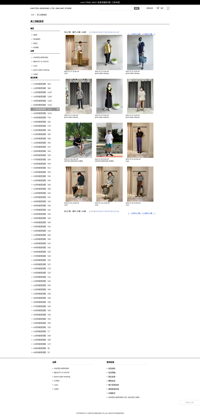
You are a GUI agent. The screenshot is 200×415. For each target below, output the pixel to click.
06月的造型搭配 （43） (42, 214)
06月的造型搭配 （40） (42, 164)
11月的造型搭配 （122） (43, 92)
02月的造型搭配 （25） (42, 327)
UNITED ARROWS (40, 57)
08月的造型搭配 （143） (43, 105)
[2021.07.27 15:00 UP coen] (78, 52)
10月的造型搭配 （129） (43, 97)
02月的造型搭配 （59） (42, 130)
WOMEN (36, 39)
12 (118, 32)
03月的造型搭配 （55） (42, 323)
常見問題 (111, 373)
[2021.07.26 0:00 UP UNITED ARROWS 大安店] (78, 140)
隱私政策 (111, 377)
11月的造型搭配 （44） (42, 193)
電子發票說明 (113, 385)
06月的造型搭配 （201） (43, 113)
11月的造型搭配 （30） (42, 239)
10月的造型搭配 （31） (42, 243)
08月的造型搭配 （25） (42, 155)
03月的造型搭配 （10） (42, 273)
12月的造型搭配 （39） (42, 336)
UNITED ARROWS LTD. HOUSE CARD (124, 397)
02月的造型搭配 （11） (42, 277)
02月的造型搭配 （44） (42, 181)
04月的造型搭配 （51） (42, 319)
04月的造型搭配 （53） (42, 172)
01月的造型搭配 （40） (42, 185)
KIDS (35, 43)
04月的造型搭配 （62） (42, 122)
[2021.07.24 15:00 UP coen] (140, 140)
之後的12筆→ (148, 34)
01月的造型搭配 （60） (42, 84)
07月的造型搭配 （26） (42, 160)
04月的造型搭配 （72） (42, 269)
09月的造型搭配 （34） (42, 202)
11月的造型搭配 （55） (42, 143)
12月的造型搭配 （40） (42, 285)
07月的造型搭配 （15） (42, 256)
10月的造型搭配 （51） (42, 197)
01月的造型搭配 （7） (42, 332)
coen (35, 66)
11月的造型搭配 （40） (42, 290)
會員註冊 (149, 8)
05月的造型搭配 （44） (42, 218)
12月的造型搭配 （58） (42, 139)
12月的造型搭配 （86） (42, 88)
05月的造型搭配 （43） (42, 315)
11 (115, 32)
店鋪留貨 (111, 393)
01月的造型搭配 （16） (42, 281)
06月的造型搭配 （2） (42, 352)
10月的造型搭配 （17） (42, 344)
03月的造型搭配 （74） (42, 126)
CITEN (56, 381)
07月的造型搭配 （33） (42, 306)
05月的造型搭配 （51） (42, 168)
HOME (36, 48)
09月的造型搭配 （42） (42, 248)
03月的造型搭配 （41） (42, 227)
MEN (35, 35)
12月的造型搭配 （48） (42, 189)
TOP (32, 15)
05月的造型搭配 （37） (42, 264)
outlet (35, 74)
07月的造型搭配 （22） (42, 210)
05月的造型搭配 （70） (42, 118)
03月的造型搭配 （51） (42, 176)
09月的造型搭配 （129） (43, 101)
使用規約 (111, 369)
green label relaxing (41, 70)
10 (111, 32)
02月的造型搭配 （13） (42, 231)
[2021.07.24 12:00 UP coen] (78, 184)
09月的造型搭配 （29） (42, 298)
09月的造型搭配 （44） (42, 151)
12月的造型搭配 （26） (42, 235)
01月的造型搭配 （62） (42, 134)
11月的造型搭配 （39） (42, 340)
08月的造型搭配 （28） (42, 302)
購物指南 (111, 381)
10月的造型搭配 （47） (42, 147)
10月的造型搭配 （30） (42, 294)
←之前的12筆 (134, 34)
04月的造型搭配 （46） (42, 223)
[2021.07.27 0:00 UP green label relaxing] (109, 52)
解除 (58, 109)
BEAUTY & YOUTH (41, 62)
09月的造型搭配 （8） (42, 348)
